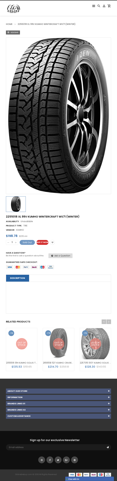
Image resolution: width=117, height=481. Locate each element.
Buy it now (42, 242)
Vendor (10, 230)
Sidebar (14, 32)
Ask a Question (62, 255)
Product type (13, 225)
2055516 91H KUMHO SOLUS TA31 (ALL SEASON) (29, 362)
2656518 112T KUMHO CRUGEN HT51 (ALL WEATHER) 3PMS (71, 362)
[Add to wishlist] (52, 242)
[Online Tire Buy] (90, 474)
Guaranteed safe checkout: (22, 262)
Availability (12, 221)
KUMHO (20, 229)
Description (17, 278)
